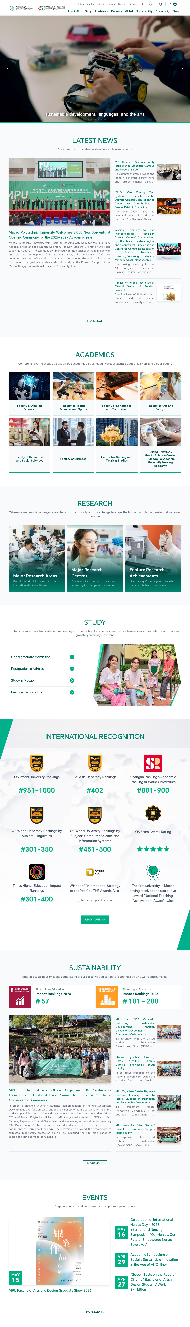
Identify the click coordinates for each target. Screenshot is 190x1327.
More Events (95, 1311)
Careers (122, 4)
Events (111, 4)
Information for (86, 4)
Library (101, 4)
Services (133, 4)
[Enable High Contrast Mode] (160, 4)
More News (95, 320)
